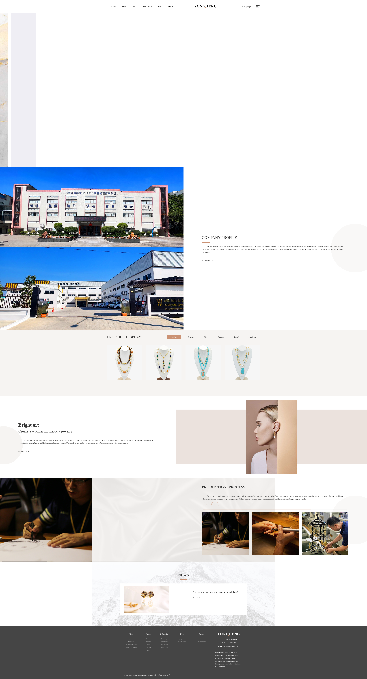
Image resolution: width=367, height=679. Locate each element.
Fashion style (164, 641)
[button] (215, 504)
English (249, 7)
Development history (131, 644)
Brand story (164, 639)
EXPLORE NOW (24, 451)
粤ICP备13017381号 (165, 675)
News (160, 6)
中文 (244, 7)
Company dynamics (182, 639)
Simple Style (164, 647)
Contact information (201, 639)
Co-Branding (147, 6)
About (124, 6)
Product (134, 6)
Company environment (131, 647)
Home (113, 6)
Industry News (182, 641)
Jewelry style (164, 644)
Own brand (252, 337)
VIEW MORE (206, 260)
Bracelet (191, 337)
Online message (201, 641)
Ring (205, 337)
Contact (171, 6)
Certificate (131, 641)
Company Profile (131, 639)
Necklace (174, 337)
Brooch (236, 337)
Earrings (221, 337)
